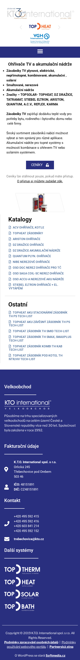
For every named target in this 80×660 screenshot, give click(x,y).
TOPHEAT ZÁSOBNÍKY (27, 233)
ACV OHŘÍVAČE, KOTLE (28, 227)
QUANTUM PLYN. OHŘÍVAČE (31, 256)
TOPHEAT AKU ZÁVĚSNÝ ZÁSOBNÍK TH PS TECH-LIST (39, 323)
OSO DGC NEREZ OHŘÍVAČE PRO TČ (36, 267)
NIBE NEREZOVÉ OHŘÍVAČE (31, 262)
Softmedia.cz (55, 655)
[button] (20, 27)
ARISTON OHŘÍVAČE (26, 239)
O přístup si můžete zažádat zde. (40, 181)
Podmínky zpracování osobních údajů (31, 642)
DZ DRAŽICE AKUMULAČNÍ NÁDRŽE (36, 250)
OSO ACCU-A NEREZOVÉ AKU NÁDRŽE (38, 279)
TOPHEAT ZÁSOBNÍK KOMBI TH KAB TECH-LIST (35, 348)
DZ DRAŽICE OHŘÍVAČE (28, 244)
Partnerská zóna (61, 646)
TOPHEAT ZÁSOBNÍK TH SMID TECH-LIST (40, 331)
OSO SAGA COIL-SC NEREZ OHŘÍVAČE (38, 273)
